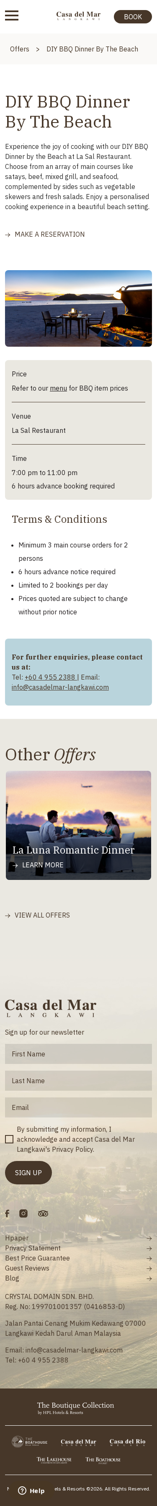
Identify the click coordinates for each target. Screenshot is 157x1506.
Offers (19, 49)
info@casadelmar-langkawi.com (60, 687)
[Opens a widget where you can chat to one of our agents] (31, 1491)
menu (58, 388)
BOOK (133, 17)
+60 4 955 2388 (51, 677)
